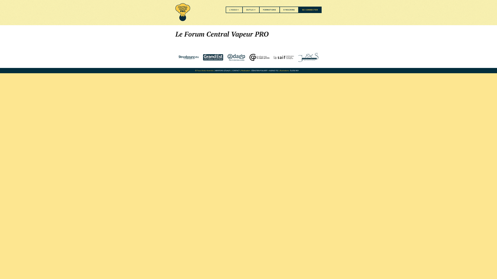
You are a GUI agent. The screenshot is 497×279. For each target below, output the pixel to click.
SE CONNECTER (310, 10)
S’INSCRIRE (289, 10)
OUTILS (250, 10)
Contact (236, 70)
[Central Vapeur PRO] (182, 20)
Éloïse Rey (294, 70)
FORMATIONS (269, 10)
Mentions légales (223, 70)
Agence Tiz (273, 70)
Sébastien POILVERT (259, 70)
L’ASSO (233, 10)
